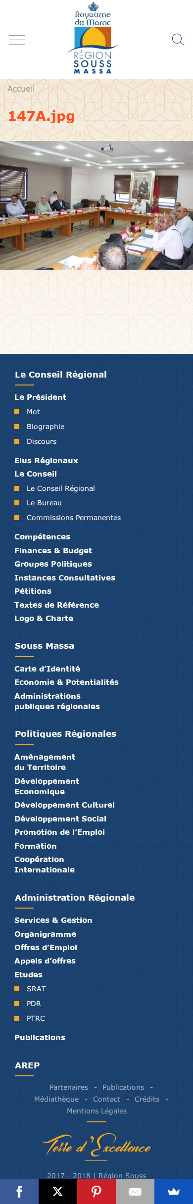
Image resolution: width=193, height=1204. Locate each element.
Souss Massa (44, 645)
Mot (33, 411)
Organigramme (45, 933)
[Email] (135, 1191)
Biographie (45, 426)
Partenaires (68, 1087)
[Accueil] (96, 39)
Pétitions (32, 590)
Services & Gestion (53, 919)
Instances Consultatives (64, 577)
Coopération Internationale (44, 864)
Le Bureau (44, 502)
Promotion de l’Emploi (59, 831)
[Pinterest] (96, 1191)
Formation (35, 845)
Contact (106, 1099)
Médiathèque (56, 1099)
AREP (27, 1065)
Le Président (40, 396)
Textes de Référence (56, 604)
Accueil (21, 88)
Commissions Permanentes (74, 517)
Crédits (147, 1099)
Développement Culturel (64, 804)
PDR (34, 1003)
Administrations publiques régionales (57, 701)
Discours (41, 441)
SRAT (36, 988)
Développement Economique (46, 786)
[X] (58, 1191)
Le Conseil (35, 473)
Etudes (28, 974)
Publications (39, 1037)
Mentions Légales (97, 1111)
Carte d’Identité (47, 668)
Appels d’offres (45, 960)
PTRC (36, 1018)
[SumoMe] (173, 1191)
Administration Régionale (75, 897)
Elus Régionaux (46, 460)
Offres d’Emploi (45, 947)
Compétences (42, 536)
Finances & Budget (53, 550)
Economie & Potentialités (66, 681)
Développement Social (60, 818)
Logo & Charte (43, 618)
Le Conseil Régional (61, 374)
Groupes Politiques (53, 563)
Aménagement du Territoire (44, 761)
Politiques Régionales (65, 733)
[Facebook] (19, 1191)
